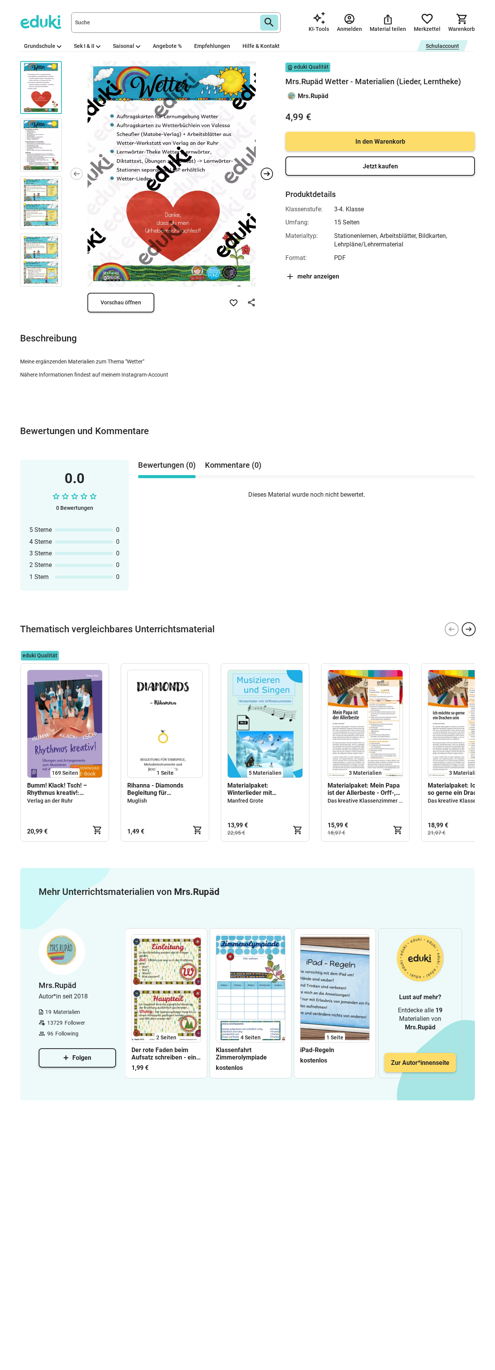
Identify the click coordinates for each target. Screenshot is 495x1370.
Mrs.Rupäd (313, 96)
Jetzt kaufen (380, 166)
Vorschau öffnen (121, 302)
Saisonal (123, 46)
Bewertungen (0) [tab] (167, 465)
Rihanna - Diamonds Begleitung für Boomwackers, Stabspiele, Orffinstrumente (164, 789)
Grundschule (39, 46)
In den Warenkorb (380, 141)
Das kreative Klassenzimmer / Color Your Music (386, 801)
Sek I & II (84, 46)
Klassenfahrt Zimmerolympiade (241, 1053)
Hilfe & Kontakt (261, 46)
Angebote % (167, 46)
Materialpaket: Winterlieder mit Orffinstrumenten (251, 789)
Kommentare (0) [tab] (233, 465)
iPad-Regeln (317, 1050)
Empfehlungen (212, 46)
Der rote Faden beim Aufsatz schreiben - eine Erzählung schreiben (165, 1053)
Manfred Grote (245, 801)
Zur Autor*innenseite (420, 1062)
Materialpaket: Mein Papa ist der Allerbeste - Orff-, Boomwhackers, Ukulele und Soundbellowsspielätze (364, 789)
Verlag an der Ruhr (50, 801)
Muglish (137, 801)
